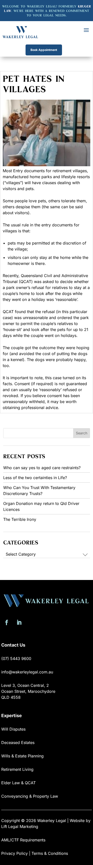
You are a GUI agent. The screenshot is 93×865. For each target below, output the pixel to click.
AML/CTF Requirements (23, 839)
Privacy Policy (14, 853)
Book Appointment (44, 50)
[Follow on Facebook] (6, 622)
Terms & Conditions (49, 853)
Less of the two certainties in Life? (35, 477)
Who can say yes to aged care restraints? (42, 467)
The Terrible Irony (19, 519)
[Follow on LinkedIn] (19, 622)
